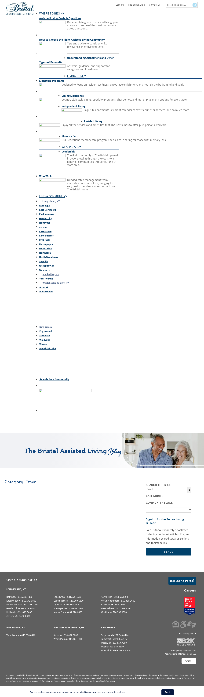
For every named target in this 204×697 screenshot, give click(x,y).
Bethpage (11, 597)
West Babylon (108, 608)
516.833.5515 (28, 608)
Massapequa (60, 608)
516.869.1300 (121, 597)
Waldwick (106, 642)
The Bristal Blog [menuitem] (136, 4)
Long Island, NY (51, 201)
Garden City (12, 608)
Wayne (104, 646)
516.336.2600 (128, 600)
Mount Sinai (60, 612)
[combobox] (166, 489)
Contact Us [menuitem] (154, 4)
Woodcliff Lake (109, 650)
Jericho (10, 616)
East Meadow (13, 600)
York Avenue (13, 635)
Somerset (106, 639)
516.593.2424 (73, 604)
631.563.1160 (118, 604)
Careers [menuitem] (120, 4)
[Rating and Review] (189, 613)
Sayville (105, 604)
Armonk (58, 635)
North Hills (106, 597)
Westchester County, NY (56, 283)
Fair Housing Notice (187, 633)
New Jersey (45, 327)
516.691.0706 (76, 608)
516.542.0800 (29, 600)
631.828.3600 (25, 612)
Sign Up (168, 552)
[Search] (189, 490)
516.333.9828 (120, 612)
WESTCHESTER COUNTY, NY (69, 627)
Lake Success (61, 600)
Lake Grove (60, 597)
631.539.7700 (124, 608)
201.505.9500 (125, 650)
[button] (189, 661)
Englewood (107, 635)
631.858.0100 (31, 604)
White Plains (60, 639)
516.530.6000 (23, 616)
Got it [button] (168, 692)
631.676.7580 (74, 597)
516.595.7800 (25, 597)
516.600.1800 (76, 600)
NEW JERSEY (108, 627)
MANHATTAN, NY (15, 627)
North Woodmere (110, 600)
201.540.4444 (121, 635)
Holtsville (11, 612)
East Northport (14, 604)
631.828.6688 (75, 612)
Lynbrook (59, 604)
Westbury (106, 612)
